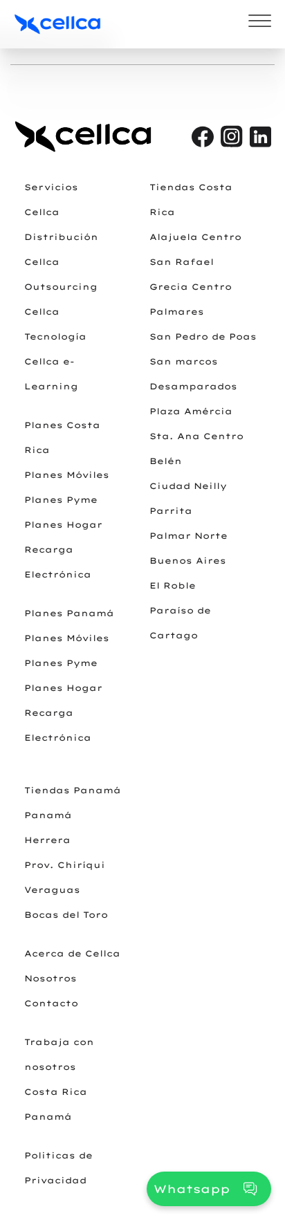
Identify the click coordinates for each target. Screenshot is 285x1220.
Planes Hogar (63, 524)
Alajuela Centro (195, 237)
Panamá (48, 815)
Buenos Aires (187, 560)
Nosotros (50, 978)
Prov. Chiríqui (64, 865)
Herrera (47, 840)
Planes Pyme (61, 500)
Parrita (170, 511)
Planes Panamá (69, 613)
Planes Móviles (66, 475)
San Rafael (181, 262)
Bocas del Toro (66, 914)
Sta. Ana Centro (196, 436)
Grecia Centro (190, 286)
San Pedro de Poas (203, 336)
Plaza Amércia (190, 411)
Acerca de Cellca (72, 953)
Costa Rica (55, 1092)
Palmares (176, 311)
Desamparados (193, 386)
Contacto (51, 1003)
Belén (165, 461)
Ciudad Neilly (188, 486)
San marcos (183, 361)
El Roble (172, 585)
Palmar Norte (188, 535)
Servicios (51, 187)
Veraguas (52, 890)
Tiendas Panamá (72, 790)
